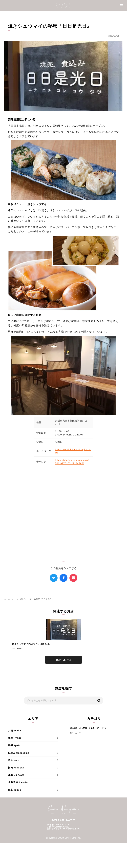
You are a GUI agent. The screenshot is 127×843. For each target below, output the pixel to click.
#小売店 (83, 728)
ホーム (7, 599)
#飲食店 (73, 728)
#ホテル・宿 (76, 733)
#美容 (92, 728)
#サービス (101, 728)
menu (122, 5)
